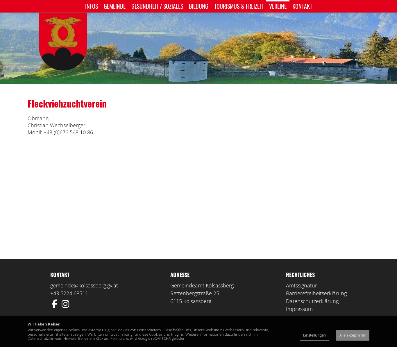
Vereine (278, 6)
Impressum (299, 308)
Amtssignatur (301, 285)
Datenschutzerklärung (312, 301)
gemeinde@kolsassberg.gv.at (84, 285)
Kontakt (302, 6)
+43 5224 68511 (69, 293)
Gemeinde (115, 6)
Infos (91, 6)
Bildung (198, 6)
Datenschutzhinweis (45, 338)
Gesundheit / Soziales (157, 6)
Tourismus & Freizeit (238, 6)
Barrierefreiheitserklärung (316, 293)
